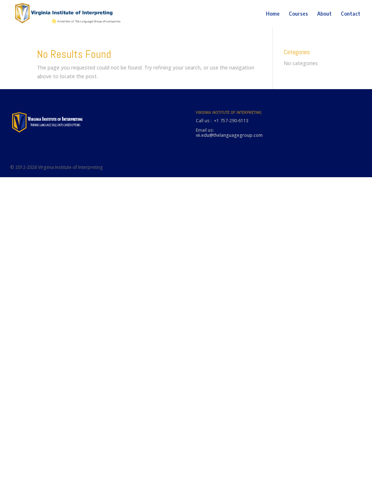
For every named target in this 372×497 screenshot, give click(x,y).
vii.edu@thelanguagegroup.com (229, 135)
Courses (298, 14)
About (324, 14)
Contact (350, 14)
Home (273, 14)
